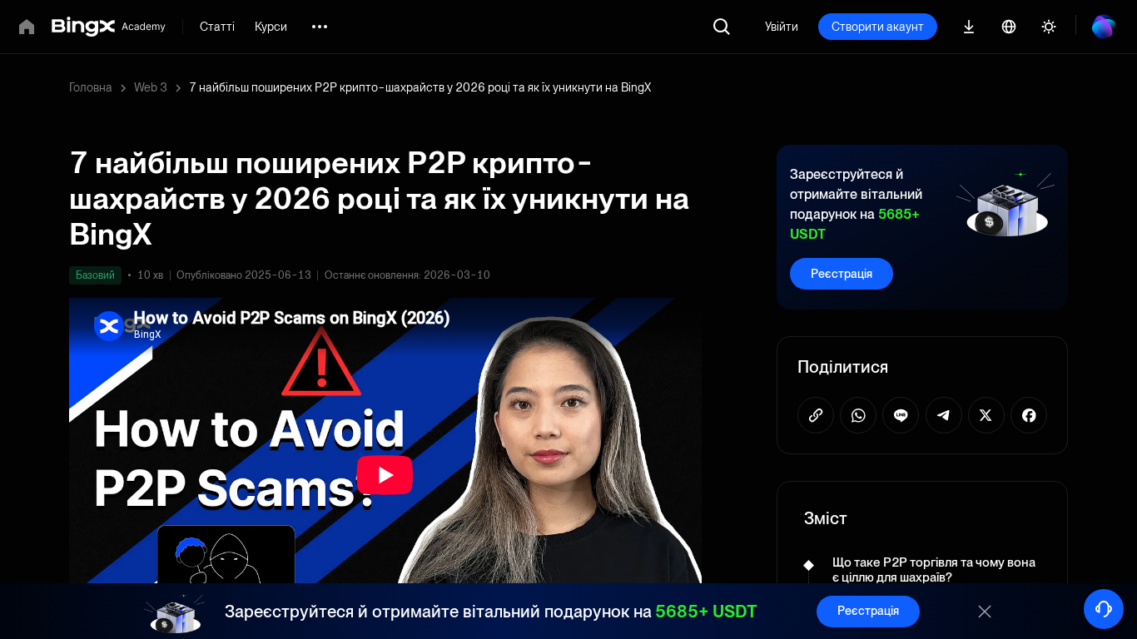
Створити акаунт (878, 26)
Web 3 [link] (150, 87)
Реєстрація (841, 273)
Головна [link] (90, 87)
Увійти (781, 26)
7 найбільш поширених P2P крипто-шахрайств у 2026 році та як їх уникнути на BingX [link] (420, 87)
